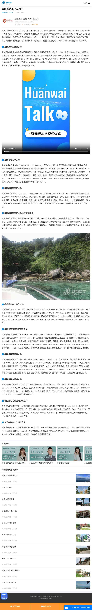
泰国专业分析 (8, 576)
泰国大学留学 (7, 487)
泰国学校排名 (8, 588)
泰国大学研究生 (8, 499)
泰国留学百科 (8, 481)
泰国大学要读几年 (9, 535)
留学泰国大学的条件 (10, 511)
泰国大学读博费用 (9, 559)
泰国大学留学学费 (9, 523)
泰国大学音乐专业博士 (11, 570)
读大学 (11, 12)
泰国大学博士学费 (9, 547)
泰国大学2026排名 (9, 582)
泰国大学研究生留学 (10, 475)
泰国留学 (5, 12)
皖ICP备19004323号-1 (46, 598)
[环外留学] (7, 3)
